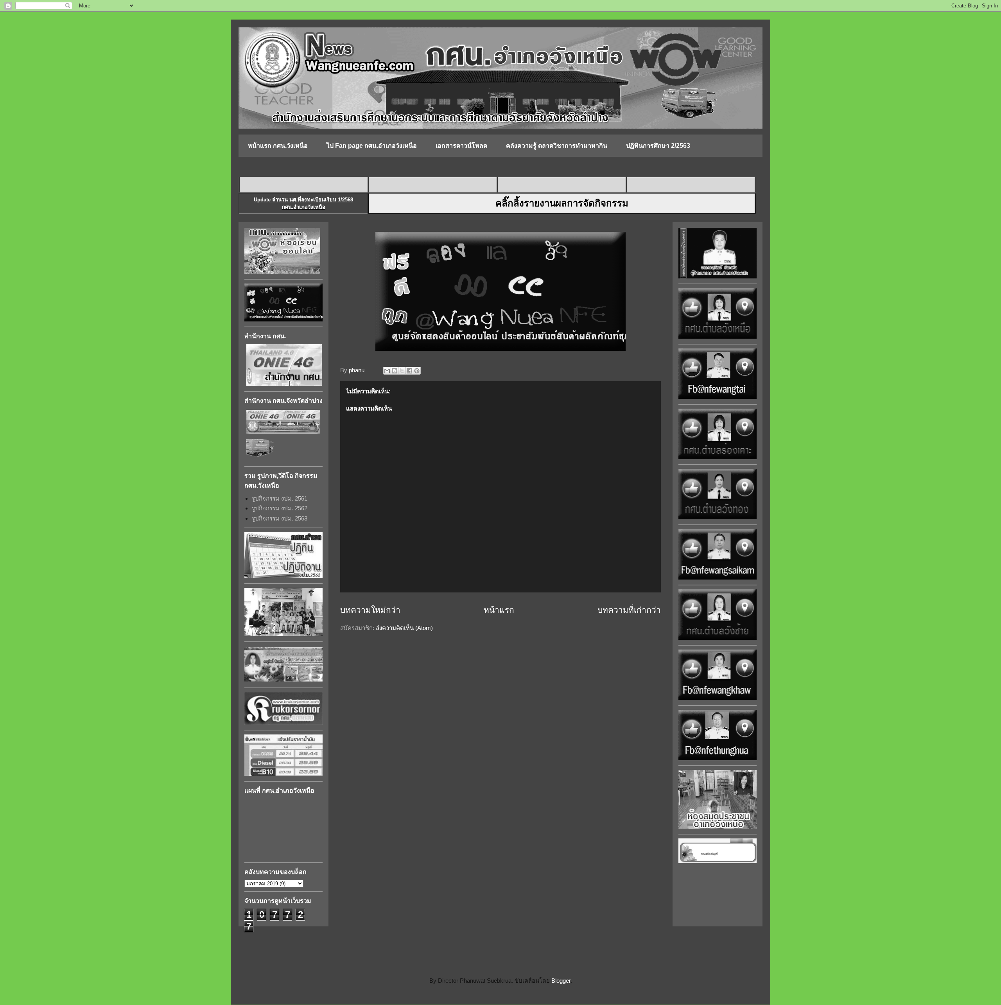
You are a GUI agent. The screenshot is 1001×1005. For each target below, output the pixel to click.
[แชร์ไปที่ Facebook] (409, 371)
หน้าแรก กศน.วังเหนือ (278, 145)
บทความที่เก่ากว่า (629, 609)
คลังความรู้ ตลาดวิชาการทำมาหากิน (556, 145)
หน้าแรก (499, 609)
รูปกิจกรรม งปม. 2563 (279, 518)
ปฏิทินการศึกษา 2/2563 (658, 145)
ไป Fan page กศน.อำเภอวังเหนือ (371, 145)
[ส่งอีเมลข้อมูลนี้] (387, 371)
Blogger (560, 980)
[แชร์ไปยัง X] (402, 371)
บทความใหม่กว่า (370, 609)
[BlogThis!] (394, 371)
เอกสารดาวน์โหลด (461, 145)
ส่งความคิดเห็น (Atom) (404, 628)
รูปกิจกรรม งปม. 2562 (279, 508)
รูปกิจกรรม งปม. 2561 (279, 498)
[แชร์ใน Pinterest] (417, 371)
